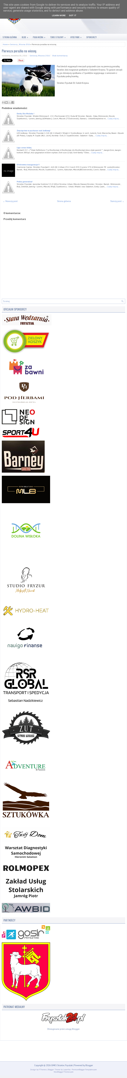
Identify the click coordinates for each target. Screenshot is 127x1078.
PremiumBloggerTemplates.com (84, 1069)
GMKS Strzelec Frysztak (62, 1065)
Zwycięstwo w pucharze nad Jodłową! (33, 130)
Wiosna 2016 (24, 44)
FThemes (42, 1069)
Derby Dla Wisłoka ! (25, 113)
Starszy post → (117, 201)
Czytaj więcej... (114, 118)
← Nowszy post (10, 201)
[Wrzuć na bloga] (6, 102)
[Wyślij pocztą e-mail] (3, 102)
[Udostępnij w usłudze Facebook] (12, 102)
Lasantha (66, 1069)
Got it (72, 15)
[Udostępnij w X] (9, 102)
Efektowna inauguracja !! (28, 164)
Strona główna (10, 37)
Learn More (59, 15)
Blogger (75, 1029)
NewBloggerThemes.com (63, 1072)
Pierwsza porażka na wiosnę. (19, 51)
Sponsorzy (91, 37)
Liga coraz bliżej (24, 147)
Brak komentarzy (60, 55)
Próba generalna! (24, 181)
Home (5, 44)
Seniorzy (14, 44)
